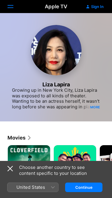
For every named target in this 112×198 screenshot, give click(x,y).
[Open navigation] (14, 6)
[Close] (10, 168)
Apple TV (56, 6)
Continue (84, 187)
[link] (19, 137)
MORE (95, 107)
